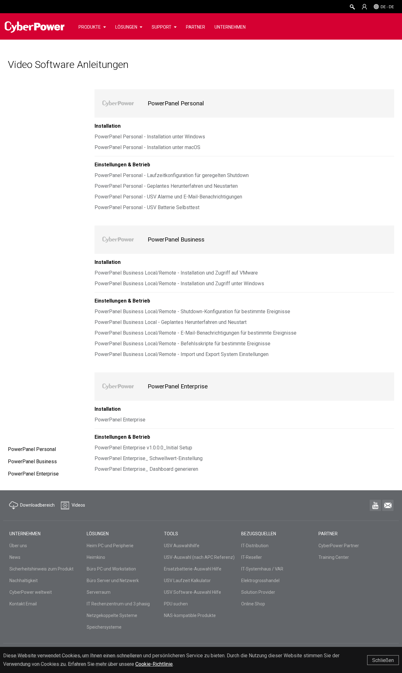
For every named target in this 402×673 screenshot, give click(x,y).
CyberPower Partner (338, 545)
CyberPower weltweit (30, 592)
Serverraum (99, 592)
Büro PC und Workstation (111, 568)
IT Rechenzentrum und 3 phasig (118, 603)
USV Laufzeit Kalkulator (187, 580)
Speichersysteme (104, 627)
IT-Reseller (251, 557)
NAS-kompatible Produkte (190, 615)
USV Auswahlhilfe (181, 545)
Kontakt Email (23, 603)
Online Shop (253, 603)
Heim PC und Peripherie (110, 545)
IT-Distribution (255, 545)
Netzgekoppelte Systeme (112, 615)
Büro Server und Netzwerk (113, 580)
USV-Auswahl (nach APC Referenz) (199, 557)
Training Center (333, 557)
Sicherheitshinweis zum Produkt (41, 568)
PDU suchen (176, 603)
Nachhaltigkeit (23, 580)
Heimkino (96, 557)
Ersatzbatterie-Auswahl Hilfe (192, 568)
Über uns (18, 545)
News (14, 557)
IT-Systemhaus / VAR (262, 568)
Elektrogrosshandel (260, 580)
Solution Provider (258, 592)
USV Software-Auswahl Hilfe (192, 592)
